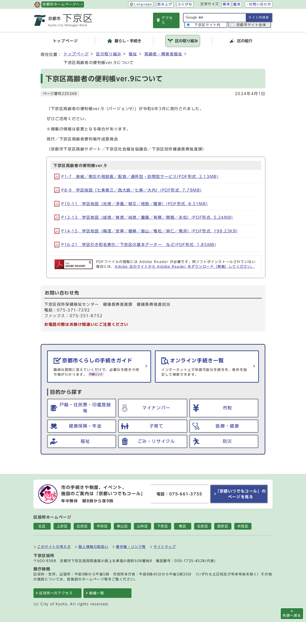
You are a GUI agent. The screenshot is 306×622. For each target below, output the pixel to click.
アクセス (167, 20)
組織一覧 (96, 593)
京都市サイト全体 (251, 25)
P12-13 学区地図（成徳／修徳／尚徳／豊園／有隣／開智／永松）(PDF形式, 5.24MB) (147, 217)
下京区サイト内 (207, 25)
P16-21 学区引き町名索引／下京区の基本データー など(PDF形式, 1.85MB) (138, 245)
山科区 (142, 526)
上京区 (62, 526)
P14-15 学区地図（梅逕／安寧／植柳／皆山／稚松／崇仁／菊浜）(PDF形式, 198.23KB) (149, 231)
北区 (42, 526)
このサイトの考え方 (54, 546)
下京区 (162, 526)
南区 (182, 526)
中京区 (102, 526)
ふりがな (185, 4)
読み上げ (164, 4)
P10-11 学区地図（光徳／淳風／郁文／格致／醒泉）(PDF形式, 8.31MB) (134, 204)
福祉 (133, 54)
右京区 (202, 526)
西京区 (223, 526)
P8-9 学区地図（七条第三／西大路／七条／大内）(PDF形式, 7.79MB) (131, 190)
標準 (226, 4)
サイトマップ (164, 546)
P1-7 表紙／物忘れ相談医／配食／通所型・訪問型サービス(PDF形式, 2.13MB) (140, 176)
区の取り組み (108, 54)
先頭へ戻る (292, 615)
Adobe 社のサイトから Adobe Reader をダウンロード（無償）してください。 (185, 266)
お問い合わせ (260, 4)
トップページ (76, 54)
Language (143, 4)
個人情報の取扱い (93, 546)
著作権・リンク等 (131, 546)
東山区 (122, 526)
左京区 (82, 526)
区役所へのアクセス (56, 593)
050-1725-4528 (190, 561)
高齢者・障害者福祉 (163, 54)
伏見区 (243, 526)
